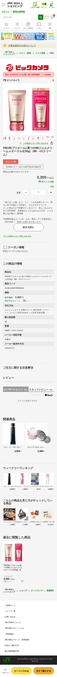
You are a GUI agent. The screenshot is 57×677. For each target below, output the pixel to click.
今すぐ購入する (43, 671)
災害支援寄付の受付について (22, 45)
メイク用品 (40, 53)
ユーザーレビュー (15, 389)
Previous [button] (10, 109)
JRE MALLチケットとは (14, 628)
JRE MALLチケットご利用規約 (17, 640)
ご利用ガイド (10, 605)
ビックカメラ (13, 80)
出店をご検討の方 (12, 645)
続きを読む (28, 227)
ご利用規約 (9, 634)
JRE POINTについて (13, 622)
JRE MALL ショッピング (9, 53)
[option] (28, 109)
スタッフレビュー (41, 389)
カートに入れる (21, 671)
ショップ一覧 (10, 611)
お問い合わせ (10, 617)
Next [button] (47, 109)
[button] (47, 440)
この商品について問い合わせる (35, 143)
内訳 (52, 186)
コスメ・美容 (25, 53)
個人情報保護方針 (12, 651)
